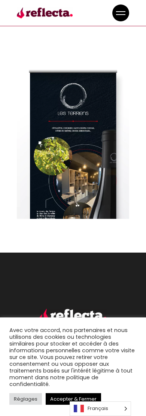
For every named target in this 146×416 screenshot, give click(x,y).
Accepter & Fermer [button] (73, 399)
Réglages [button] (25, 399)
